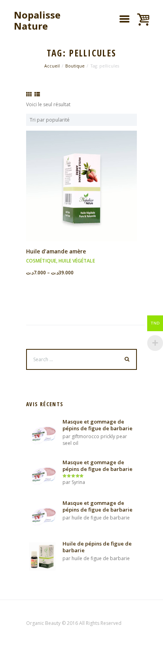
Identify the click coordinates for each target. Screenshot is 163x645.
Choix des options (81, 192)
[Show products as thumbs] (29, 94)
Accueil (52, 66)
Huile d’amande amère (56, 251)
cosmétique (41, 260)
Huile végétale (77, 260)
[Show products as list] (37, 94)
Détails (81, 176)
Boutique (75, 66)
